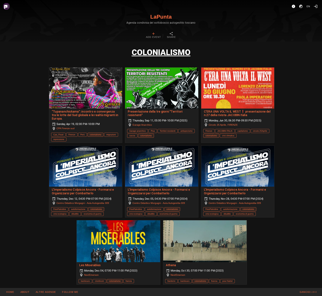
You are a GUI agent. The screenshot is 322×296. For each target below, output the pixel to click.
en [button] (308, 6)
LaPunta (161, 17)
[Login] (315, 6)
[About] (293, 6)
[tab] (153, 35)
